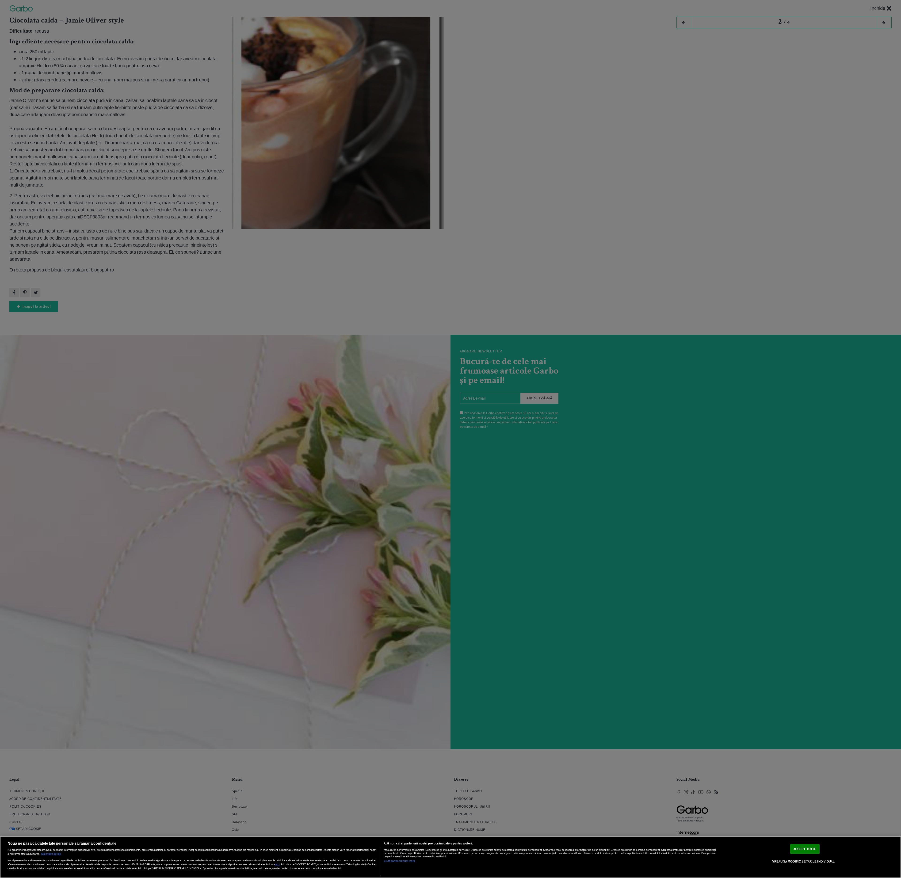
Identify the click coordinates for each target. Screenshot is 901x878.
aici (277, 864)
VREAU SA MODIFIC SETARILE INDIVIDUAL (803, 861)
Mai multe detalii (51, 853)
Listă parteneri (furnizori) (399, 861)
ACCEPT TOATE (805, 849)
